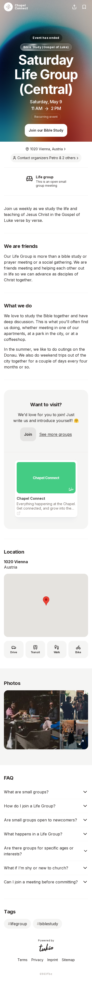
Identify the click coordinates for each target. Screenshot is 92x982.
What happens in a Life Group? (33, 833)
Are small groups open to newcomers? (40, 819)
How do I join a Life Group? (29, 805)
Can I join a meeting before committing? (41, 881)
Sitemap (68, 960)
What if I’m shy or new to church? (36, 867)
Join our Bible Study (46, 130)
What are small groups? (26, 791)
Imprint (52, 960)
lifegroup (17, 923)
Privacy (37, 960)
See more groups (55, 434)
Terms (22, 960)
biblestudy (47, 923)
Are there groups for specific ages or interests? (39, 851)
